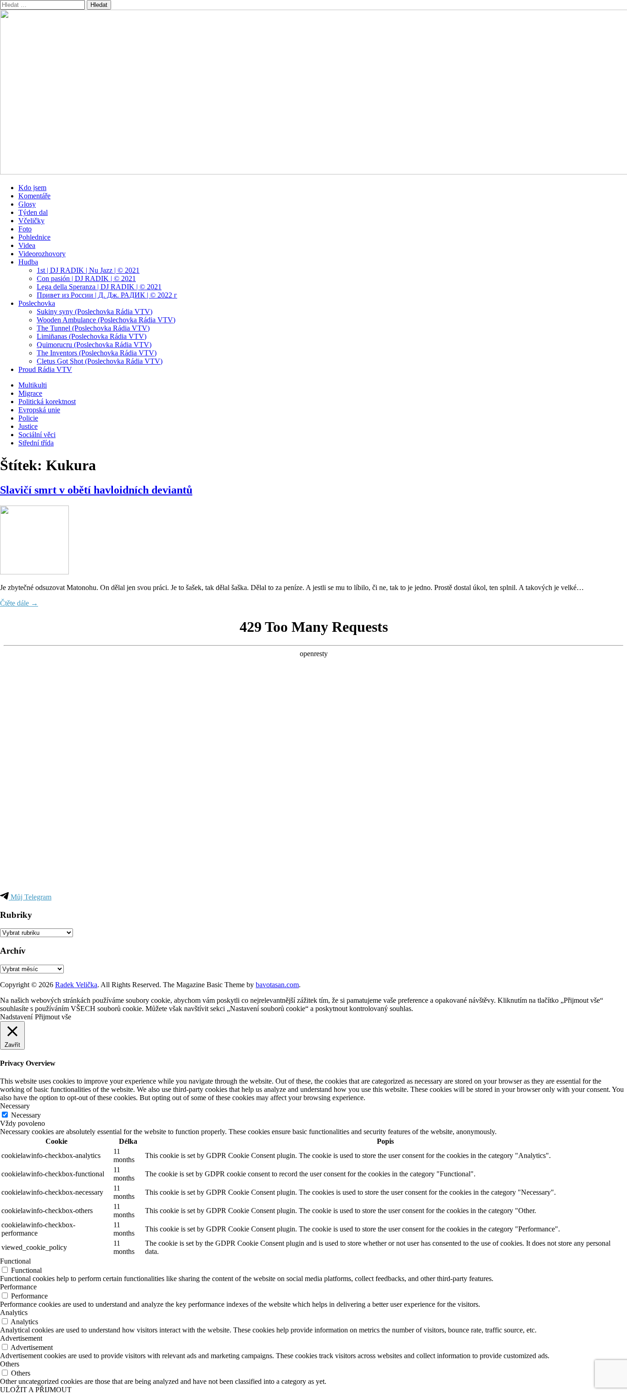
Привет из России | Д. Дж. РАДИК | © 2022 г (107, 295)
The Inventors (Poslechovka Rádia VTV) (97, 353)
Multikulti (32, 385)
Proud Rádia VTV (45, 369)
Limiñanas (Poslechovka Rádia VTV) (91, 336)
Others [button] (9, 1364)
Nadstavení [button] (16, 1017)
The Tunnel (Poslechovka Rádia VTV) (93, 328)
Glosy (27, 204)
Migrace (30, 393)
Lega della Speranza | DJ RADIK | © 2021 (99, 287)
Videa (26, 245)
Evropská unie (39, 410)
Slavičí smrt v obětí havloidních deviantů (96, 490)
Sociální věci (37, 434)
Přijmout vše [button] (53, 1017)
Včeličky (31, 221)
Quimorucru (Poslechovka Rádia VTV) (94, 344)
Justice (28, 426)
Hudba (28, 262)
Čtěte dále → (19, 603)
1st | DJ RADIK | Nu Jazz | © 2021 (88, 270)
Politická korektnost (47, 401)
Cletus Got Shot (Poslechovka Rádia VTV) (99, 361)
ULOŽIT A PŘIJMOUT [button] (36, 1390)
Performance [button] (18, 1287)
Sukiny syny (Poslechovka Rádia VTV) (94, 311)
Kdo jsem (32, 187)
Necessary (26, 1115)
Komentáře (34, 196)
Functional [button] (15, 1261)
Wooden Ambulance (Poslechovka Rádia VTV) (106, 320)
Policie (28, 418)
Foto (25, 229)
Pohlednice (34, 237)
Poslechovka (36, 303)
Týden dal (33, 212)
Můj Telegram (30, 897)
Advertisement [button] (21, 1338)
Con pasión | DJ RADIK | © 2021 (86, 278)
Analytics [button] (14, 1312)
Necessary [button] (15, 1106)
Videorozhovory (42, 254)
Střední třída (36, 443)
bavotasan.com (277, 985)
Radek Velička (76, 985)
